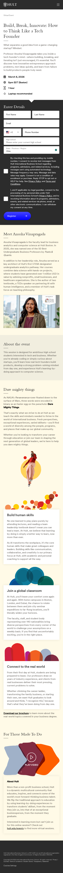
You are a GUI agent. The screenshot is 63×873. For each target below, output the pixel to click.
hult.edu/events (15, 828)
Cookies (6, 861)
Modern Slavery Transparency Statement (36, 861)
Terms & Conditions (16, 861)
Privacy (55, 860)
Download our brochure (16, 713)
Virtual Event (9, 15)
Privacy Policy (34, 181)
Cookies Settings (10, 866)
